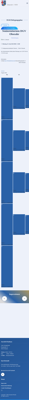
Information (3, 59)
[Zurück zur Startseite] (9, 3)
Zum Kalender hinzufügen (9, 28)
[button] (27, 3)
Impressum (3, 383)
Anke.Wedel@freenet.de (9, 60)
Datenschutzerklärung (6, 385)
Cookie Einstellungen (6, 388)
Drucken (5, 25)
